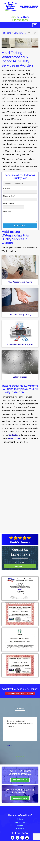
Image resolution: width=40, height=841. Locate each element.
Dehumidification (20, 377)
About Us (21, 822)
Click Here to (20, 693)
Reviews (20, 708)
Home (8, 32)
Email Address (8, 203)
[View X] (27, 838)
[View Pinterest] (22, 838)
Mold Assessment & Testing (20, 282)
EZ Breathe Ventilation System (20, 344)
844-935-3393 (20, 19)
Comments (7, 211)
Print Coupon (19, 780)
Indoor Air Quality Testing (20, 314)
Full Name (7, 188)
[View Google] (17, 838)
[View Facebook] (12, 838)
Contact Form (20, 566)
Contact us (13, 435)
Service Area (20, 32)
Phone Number (9, 196)
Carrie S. (10, 746)
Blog (21, 825)
